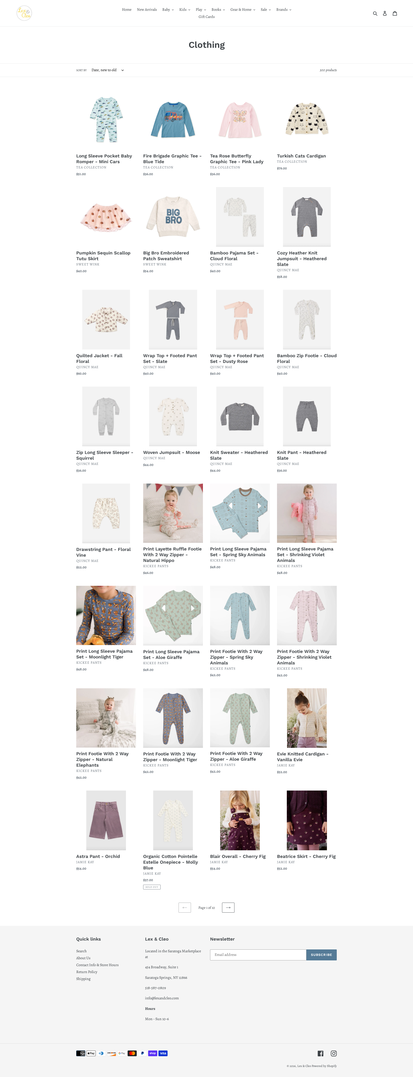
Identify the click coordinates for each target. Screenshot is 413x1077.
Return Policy (86, 972)
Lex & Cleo (304, 1066)
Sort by (81, 70)
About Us (83, 958)
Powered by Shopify (324, 1066)
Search (81, 951)
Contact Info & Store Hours (97, 965)
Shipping (83, 978)
